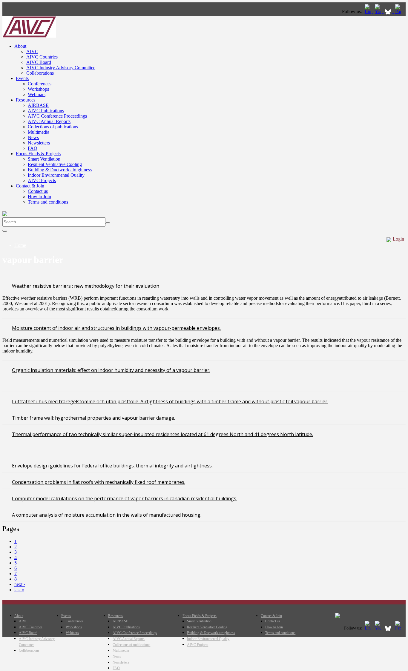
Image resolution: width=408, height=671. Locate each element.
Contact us (38, 191)
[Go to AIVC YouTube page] (378, 11)
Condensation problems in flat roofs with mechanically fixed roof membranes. (98, 482)
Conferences (39, 83)
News (33, 137)
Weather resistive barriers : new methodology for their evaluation (85, 286)
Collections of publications (53, 126)
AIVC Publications (46, 110)
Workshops (38, 89)
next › (19, 584)
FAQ (32, 148)
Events (22, 78)
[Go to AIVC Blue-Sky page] (389, 11)
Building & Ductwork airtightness (60, 169)
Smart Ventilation (44, 158)
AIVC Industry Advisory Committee (60, 67)
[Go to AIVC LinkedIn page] (368, 11)
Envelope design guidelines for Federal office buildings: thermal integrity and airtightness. (112, 465)
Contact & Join (30, 185)
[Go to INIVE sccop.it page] (400, 11)
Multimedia (38, 132)
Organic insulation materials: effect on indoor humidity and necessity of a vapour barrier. (111, 370)
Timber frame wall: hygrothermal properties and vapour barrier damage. (93, 418)
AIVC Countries (42, 56)
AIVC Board (38, 62)
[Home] (29, 36)
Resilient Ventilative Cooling (55, 164)
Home (20, 245)
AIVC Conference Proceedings (57, 115)
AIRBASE (38, 105)
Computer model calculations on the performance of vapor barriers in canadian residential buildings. (124, 498)
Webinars (36, 94)
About (20, 46)
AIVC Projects (42, 180)
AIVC (32, 51)
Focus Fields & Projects (38, 153)
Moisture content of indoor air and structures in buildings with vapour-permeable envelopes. (116, 328)
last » (19, 589)
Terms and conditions (48, 201)
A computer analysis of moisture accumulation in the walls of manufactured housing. (106, 515)
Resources (25, 99)
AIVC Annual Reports (49, 121)
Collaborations (40, 73)
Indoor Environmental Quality (56, 175)
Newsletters (39, 142)
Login (398, 238)
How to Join (39, 196)
